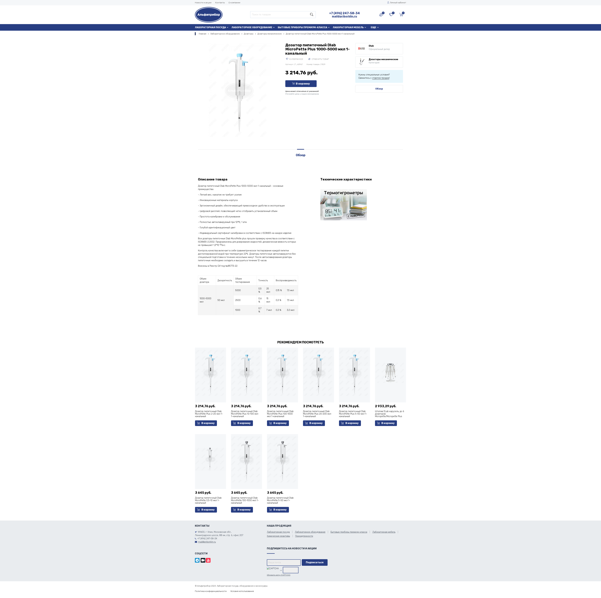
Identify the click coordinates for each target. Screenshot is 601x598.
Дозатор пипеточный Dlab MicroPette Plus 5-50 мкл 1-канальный (353, 414)
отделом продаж (380, 78)
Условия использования (242, 591)
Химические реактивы (278, 536)
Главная (202, 34)
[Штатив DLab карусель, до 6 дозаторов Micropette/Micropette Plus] (390, 372)
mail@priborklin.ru (344, 16)
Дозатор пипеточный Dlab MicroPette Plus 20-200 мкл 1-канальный (317, 414)
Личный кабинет (398, 2)
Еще (373, 27)
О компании (234, 2)
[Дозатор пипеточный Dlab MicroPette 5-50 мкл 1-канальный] (282, 459)
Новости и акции (203, 2)
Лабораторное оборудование (251, 27)
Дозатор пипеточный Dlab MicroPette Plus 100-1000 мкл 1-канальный (280, 414)
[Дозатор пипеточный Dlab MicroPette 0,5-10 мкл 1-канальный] (210, 459)
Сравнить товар (320, 59)
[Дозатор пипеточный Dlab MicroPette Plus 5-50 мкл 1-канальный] (354, 372)
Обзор (379, 88)
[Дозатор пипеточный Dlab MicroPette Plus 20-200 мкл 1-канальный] (318, 372)
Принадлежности (304, 536)
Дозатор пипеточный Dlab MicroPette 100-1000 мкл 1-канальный (245, 500)
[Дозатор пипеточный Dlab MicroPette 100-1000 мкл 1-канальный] (246, 459)
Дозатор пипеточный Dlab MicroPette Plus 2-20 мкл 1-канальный (209, 414)
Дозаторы (248, 34)
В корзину (303, 83)
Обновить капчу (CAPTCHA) (278, 575)
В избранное (296, 59)
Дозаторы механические (269, 34)
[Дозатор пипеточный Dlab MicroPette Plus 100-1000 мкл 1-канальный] (282, 372)
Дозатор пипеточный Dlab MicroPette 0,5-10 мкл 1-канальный (208, 500)
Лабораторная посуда (210, 27)
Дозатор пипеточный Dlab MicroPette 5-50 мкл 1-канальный (280, 500)
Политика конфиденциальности (211, 591)
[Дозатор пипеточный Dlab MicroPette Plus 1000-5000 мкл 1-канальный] (239, 90)
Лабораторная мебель (348, 27)
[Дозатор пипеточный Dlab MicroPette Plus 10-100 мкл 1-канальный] (246, 372)
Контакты (220, 2)
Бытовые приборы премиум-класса (302, 27)
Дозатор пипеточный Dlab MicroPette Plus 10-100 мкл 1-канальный (244, 414)
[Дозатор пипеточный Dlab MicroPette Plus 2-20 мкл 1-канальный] (210, 372)
